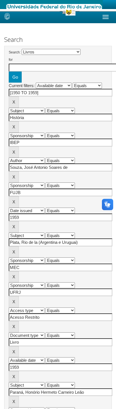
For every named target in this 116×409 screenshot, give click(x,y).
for (11, 60)
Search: (15, 52)
